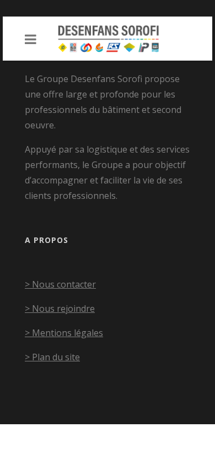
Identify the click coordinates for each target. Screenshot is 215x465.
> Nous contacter (60, 284)
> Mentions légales (64, 333)
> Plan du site (52, 357)
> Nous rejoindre (60, 308)
